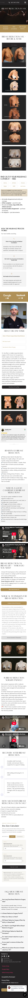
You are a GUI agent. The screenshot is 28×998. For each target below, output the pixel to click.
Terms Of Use (5, 966)
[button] (25, 2)
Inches (12, 836)
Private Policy (5, 969)
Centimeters (20, 836)
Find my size (14, 867)
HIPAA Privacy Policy (7, 972)
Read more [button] (4, 440)
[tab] (14, 603)
